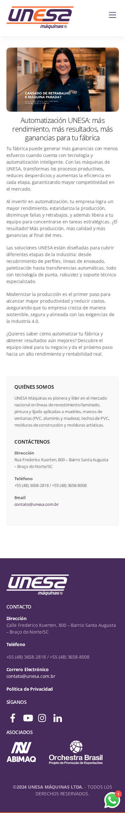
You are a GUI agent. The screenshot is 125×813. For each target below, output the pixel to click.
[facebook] (13, 715)
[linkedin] (58, 715)
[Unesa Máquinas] (40, 25)
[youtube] (28, 715)
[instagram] (43, 715)
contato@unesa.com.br (36, 504)
